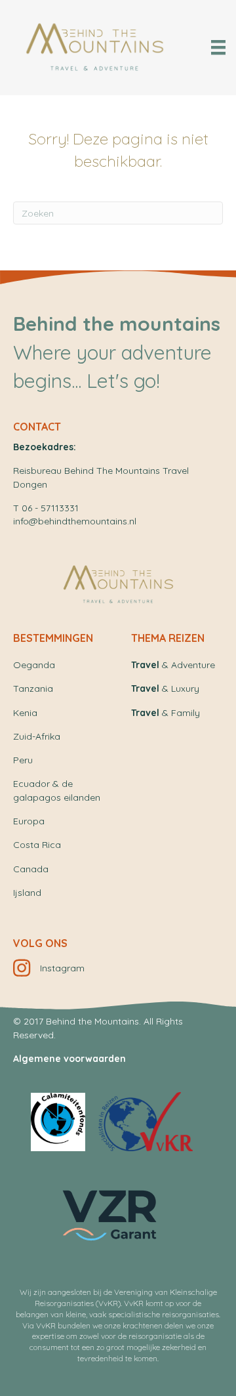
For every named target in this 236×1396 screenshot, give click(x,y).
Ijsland (27, 893)
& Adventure (173, 665)
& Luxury (165, 688)
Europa (29, 821)
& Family (165, 713)
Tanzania (33, 688)
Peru (23, 760)
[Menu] (218, 47)
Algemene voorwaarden (69, 1059)
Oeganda (34, 665)
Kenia (25, 713)
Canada (31, 869)
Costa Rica (37, 845)
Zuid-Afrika (36, 736)
